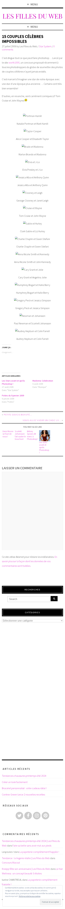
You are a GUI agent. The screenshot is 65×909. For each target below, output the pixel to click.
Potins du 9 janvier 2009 (13, 395)
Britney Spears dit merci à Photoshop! (32, 435)
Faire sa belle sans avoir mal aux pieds (31, 845)
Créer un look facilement (14, 782)
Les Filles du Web (32, 15)
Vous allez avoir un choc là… (42, 420)
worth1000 (14, 62)
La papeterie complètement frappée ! (39, 851)
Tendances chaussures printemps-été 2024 (24, 775)
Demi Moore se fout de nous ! (8, 434)
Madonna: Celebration (42, 380)
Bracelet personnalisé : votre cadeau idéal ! (24, 788)
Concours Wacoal (11, 862)
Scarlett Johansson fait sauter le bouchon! (20, 435)
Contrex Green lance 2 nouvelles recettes (23, 794)
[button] (44, 435)
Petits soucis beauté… (18, 414)
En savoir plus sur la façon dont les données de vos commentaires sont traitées (29, 561)
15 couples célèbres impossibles (22, 39)
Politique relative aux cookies (29, 896)
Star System (45, 46)
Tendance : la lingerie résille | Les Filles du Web (26, 858)
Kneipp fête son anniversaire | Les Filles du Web (26, 868)
